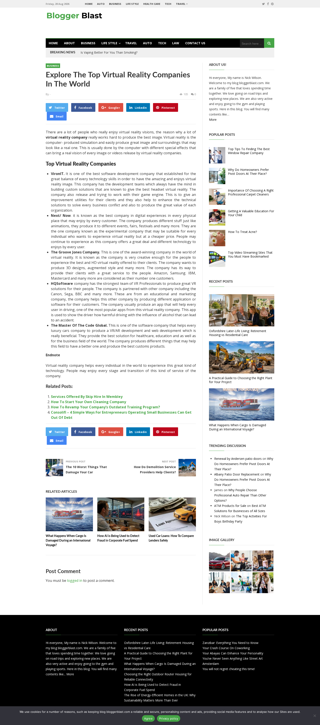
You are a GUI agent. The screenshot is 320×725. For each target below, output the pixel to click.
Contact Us (195, 43)
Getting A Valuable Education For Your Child (251, 213)
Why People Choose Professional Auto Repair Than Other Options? (240, 495)
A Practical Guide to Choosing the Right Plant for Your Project (240, 380)
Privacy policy (168, 718)
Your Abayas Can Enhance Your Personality (232, 653)
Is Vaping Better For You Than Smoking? (109, 52)
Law (175, 43)
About (69, 43)
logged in (74, 580)
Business (115, 3)
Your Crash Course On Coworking (226, 648)
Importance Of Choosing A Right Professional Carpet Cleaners (251, 192)
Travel (180, 3)
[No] (314, 715)
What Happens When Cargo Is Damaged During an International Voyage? (68, 541)
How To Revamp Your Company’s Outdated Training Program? (105, 407)
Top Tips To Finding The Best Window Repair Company (249, 151)
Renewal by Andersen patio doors (238, 459)
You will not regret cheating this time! (228, 669)
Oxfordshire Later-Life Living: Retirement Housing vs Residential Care (237, 333)
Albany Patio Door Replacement (236, 474)
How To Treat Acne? (242, 232)
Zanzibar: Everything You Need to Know (230, 643)
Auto (100, 3)
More (213, 119)
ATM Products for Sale (230, 506)
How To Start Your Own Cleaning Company (88, 401)
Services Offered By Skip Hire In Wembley (87, 396)
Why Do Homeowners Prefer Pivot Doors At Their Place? (248, 172)
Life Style (132, 3)
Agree (148, 718)
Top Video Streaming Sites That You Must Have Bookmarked (250, 254)
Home (89, 3)
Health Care (151, 3)
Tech (168, 3)
